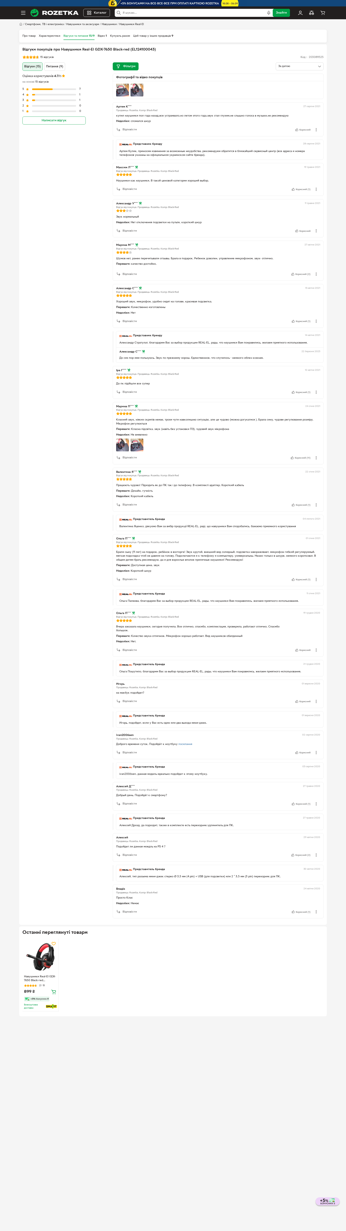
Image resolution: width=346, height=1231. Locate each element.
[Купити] (53, 992)
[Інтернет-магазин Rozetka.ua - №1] (54, 13)
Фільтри (129, 66)
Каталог (100, 12)
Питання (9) (54, 66)
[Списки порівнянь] (312, 13)
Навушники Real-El (131, 24)
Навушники (109, 24)
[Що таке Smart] (51, 1006)
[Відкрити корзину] (323, 13)
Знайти (281, 12)
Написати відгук (54, 120)
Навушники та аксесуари (82, 24)
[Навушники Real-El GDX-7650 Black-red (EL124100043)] (40, 956)
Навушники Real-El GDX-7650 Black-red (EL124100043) (40, 979)
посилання (185, 744)
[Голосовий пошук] (269, 13)
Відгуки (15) (32, 66)
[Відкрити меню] (23, 13)
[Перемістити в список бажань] (53, 943)
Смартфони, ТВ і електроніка (44, 24)
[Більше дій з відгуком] (316, 130)
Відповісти (130, 129)
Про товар (29, 36)
